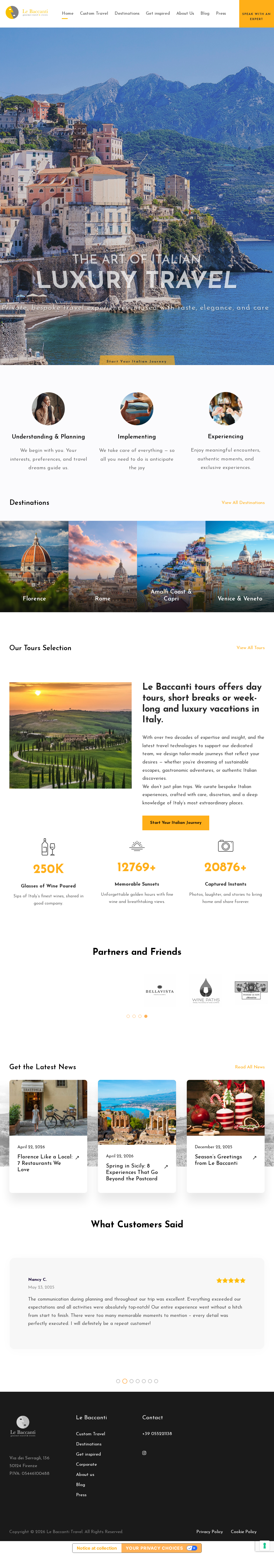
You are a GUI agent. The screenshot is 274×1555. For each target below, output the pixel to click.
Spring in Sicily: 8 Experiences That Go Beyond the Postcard (132, 1173)
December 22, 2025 (213, 1147)
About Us (185, 13)
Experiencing (225, 437)
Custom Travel (94, 13)
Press (221, 13)
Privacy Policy (209, 1532)
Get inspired (158, 13)
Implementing (137, 437)
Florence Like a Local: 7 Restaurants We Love (45, 1163)
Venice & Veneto (240, 599)
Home (68, 13)
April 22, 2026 (31, 1147)
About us (85, 1474)
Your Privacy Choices (154, 1548)
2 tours (34, 608)
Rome (103, 599)
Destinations (127, 13)
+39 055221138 (157, 1434)
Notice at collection (97, 1548)
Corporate (86, 1464)
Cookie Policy (244, 1532)
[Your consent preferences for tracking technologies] (265, 1546)
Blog (205, 13)
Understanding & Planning (48, 437)
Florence (34, 599)
